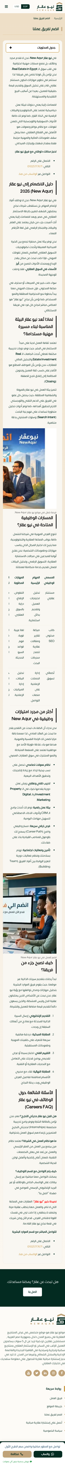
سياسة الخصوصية (52, 1431)
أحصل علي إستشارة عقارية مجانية (44, 1423)
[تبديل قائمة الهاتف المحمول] (6, 6)
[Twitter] (36, 1373)
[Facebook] (61, 1373)
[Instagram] (53, 1373)
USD (17, 6)
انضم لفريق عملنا (53, 1414)
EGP (25, 6)
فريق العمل (56, 1398)
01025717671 (35, 166)
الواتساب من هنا (28, 174)
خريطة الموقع (54, 1406)
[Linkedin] (45, 1373)
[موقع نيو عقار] (49, 6)
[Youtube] (28, 1373)
